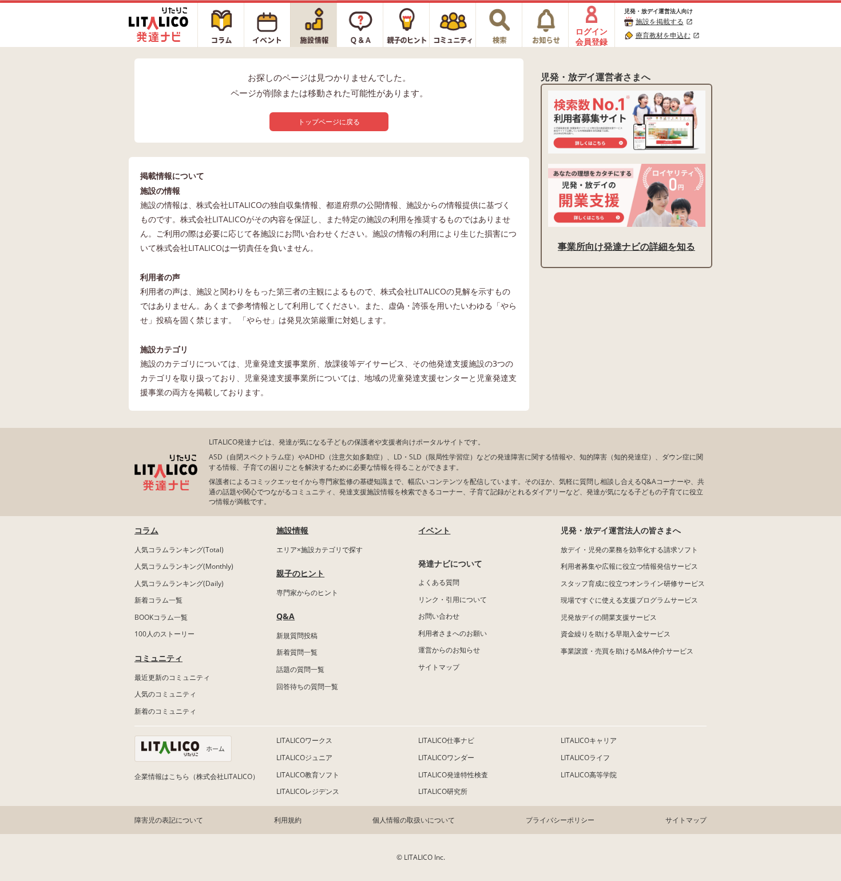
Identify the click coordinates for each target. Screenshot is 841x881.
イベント (434, 530)
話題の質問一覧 (300, 669)
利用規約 (288, 820)
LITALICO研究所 (442, 791)
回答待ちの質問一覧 (307, 686)
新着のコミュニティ (165, 711)
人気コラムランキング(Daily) (179, 583)
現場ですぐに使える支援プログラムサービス (629, 600)
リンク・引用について (452, 599)
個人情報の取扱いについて (413, 820)
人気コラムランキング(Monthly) (183, 566)
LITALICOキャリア (589, 740)
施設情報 (292, 530)
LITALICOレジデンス (307, 791)
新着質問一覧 (297, 652)
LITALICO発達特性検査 (453, 775)
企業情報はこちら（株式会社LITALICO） (196, 776)
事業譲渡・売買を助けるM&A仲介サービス (627, 651)
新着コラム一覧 (158, 600)
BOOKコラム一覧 (161, 617)
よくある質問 (438, 582)
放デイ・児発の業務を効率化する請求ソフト (629, 549)
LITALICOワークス (304, 740)
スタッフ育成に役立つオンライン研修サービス (633, 583)
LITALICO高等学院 (589, 775)
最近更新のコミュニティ (172, 677)
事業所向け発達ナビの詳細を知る (626, 246)
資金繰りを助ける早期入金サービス (616, 634)
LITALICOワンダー (446, 757)
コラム (146, 530)
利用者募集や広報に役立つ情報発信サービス (629, 566)
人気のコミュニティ (165, 694)
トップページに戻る (329, 122)
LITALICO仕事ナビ (446, 740)
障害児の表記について (168, 820)
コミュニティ (158, 657)
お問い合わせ (438, 616)
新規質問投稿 (297, 635)
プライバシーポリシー (560, 820)
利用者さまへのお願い (452, 633)
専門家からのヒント (307, 592)
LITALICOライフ (585, 757)
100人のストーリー (164, 634)
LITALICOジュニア (304, 757)
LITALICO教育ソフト (307, 775)
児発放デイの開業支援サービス (609, 617)
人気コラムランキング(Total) (179, 549)
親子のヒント (300, 573)
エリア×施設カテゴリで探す (319, 549)
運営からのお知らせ (449, 650)
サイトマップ (438, 667)
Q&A (285, 616)
